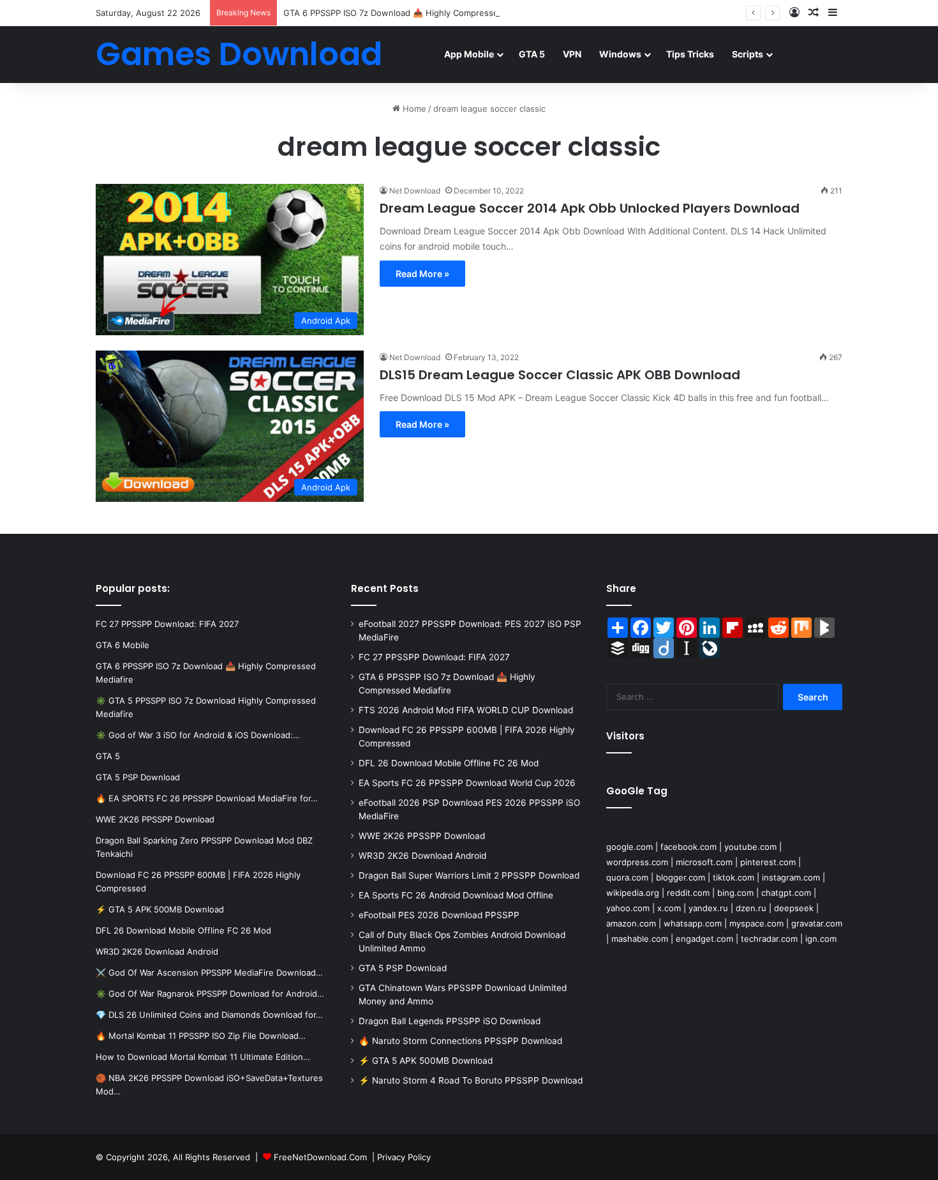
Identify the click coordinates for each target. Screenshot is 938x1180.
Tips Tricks (690, 54)
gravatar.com (816, 923)
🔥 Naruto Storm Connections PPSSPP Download (460, 1041)
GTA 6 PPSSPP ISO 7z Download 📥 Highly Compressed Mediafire (413, 13)
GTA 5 (532, 54)
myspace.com (756, 923)
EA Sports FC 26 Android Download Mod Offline (456, 895)
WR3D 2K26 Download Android (422, 856)
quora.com (627, 877)
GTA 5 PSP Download (403, 968)
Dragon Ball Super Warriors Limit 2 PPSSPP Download (469, 875)
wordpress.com (637, 862)
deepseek (794, 908)
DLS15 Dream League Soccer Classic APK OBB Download (560, 375)
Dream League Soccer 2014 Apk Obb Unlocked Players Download (590, 208)
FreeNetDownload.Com (320, 1157)
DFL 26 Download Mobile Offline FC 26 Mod (449, 763)
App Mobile (469, 54)
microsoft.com (704, 862)
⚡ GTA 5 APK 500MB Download (426, 1060)
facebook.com (688, 847)
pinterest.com (768, 862)
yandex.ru (708, 908)
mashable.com (639, 939)
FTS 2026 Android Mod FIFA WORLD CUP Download (466, 710)
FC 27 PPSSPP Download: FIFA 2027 (434, 657)
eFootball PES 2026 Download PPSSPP (439, 915)
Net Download (414, 190)
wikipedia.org (632, 893)
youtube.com (750, 847)
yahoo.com (628, 908)
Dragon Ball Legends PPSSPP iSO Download (449, 1021)
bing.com (735, 893)
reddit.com (688, 893)
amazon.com (631, 923)
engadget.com (704, 939)
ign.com (821, 939)
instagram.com (791, 877)
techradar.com (769, 939)
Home (413, 108)
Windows (620, 54)
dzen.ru (751, 908)
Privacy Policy (404, 1157)
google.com (629, 847)
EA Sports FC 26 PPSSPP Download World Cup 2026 (467, 783)
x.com (669, 908)
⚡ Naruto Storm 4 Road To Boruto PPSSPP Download (471, 1080)
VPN (572, 54)
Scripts (747, 54)
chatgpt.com (786, 893)
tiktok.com (733, 877)
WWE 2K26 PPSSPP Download (422, 836)
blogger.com (680, 877)
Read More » (422, 273)
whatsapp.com (693, 923)
